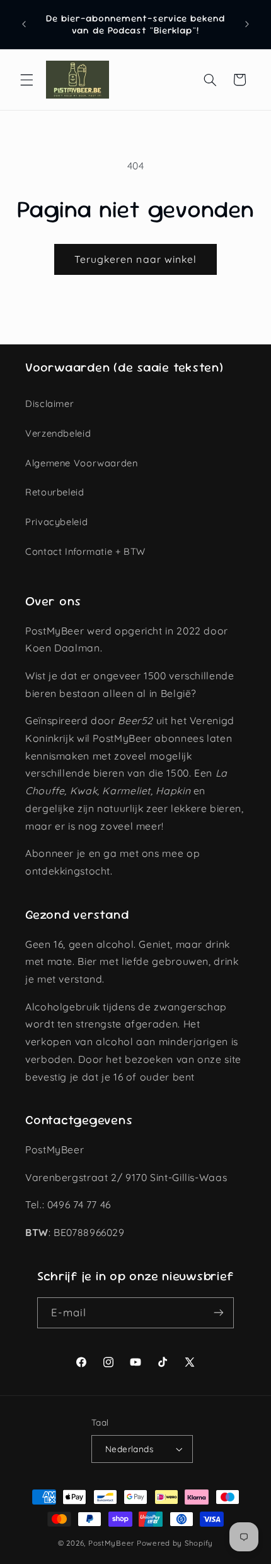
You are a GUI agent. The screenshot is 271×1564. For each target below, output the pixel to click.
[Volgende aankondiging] (247, 25)
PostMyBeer (111, 1543)
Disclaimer (49, 403)
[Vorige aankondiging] (24, 25)
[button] (26, 79)
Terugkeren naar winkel (135, 259)
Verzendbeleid (58, 433)
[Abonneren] (218, 1312)
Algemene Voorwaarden (81, 463)
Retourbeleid (54, 492)
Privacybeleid (56, 522)
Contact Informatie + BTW (85, 551)
